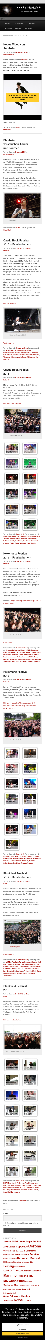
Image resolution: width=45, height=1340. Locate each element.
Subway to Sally (10, 1293)
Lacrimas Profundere (17, 657)
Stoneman (23, 661)
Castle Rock (26, 350)
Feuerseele (7, 654)
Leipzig (8, 1266)
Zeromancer (7, 975)
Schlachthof (35, 1286)
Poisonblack (7, 355)
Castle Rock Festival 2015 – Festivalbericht (17, 242)
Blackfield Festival (13, 964)
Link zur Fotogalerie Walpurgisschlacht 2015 (19, 703)
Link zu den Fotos (9, 303)
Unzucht (37, 661)
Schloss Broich (18, 355)
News (18, 127)
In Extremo (25, 1262)
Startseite (7, 23)
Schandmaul (36, 659)
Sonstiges (28, 28)
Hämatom (27, 654)
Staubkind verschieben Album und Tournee (15, 144)
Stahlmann (7, 661)
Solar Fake (7, 1290)
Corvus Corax (9, 1250)
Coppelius (34, 650)
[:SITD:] (8, 962)
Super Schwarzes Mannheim (17, 1296)
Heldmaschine (8, 352)
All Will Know (18, 1241)
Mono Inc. (13, 659)
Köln (32, 1262)
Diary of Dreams (9, 652)
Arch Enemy (22, 650)
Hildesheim (8, 1262)
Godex (32, 966)
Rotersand (12, 973)
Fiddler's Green (17, 654)
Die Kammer (20, 652)
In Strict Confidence (27, 1187)
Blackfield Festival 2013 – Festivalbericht (17, 875)
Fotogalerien (31, 23)
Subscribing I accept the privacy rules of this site (20, 1224)
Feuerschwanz (36, 652)
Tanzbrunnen (8, 1300)
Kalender (18, 28)
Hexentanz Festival (28, 1258)
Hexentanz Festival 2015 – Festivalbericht (17, 555)
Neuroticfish (11, 971)
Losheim (6, 659)
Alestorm (7, 1241)
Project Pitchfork (30, 971)
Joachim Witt (19, 352)
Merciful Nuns (30, 969)
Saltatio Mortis (12, 1285)
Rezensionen (18, 23)
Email (5, 1213)
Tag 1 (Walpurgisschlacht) (20, 600)
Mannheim (12, 1275)
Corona (34, 1246)
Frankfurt (35, 1254)
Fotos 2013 (20, 1181)
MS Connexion (14, 1280)
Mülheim (35, 352)
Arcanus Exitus (11, 650)
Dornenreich (20, 1251)
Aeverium (18, 350)
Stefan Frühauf (8, 54)
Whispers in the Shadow (28, 543)
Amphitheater (32, 962)
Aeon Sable (10, 350)
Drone (28, 652)
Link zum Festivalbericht (12, 403)
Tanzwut (30, 661)
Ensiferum (6, 1255)
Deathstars (32, 964)
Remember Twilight (24, 659)
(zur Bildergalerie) (15, 947)
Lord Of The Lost (31, 657)
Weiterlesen (8, 343)
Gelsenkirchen (24, 966)
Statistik (26, 1289)
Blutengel (24, 964)
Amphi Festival (33, 1241)
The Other (35, 355)
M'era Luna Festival (32, 1270)
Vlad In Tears (21, 357)
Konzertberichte (22, 348)
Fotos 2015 (20, 534)
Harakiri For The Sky (10, 1259)
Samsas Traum (22, 973)
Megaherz (27, 352)
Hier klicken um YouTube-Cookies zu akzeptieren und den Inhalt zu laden (22, 97)
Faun (12, 1254)
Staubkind (24, 59)
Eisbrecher (14, 966)
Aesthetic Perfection (19, 962)
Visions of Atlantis (9, 357)
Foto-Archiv (8, 28)
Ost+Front (19, 971)
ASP (28, 650)
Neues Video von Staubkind (14, 46)
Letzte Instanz (20, 1266)
